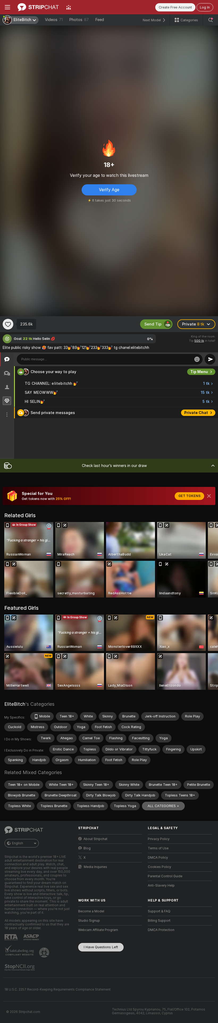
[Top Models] (68, 7)
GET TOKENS (189, 496)
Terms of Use (158, 848)
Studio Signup (89, 920)
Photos (79, 19)
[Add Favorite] (8, 324)
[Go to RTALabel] (12, 937)
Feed (99, 19)
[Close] (209, 496)
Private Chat (196, 413)
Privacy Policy (159, 839)
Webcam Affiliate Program (98, 930)
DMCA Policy (158, 857)
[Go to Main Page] (38, 7)
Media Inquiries (95, 867)
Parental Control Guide (165, 876)
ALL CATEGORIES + (163, 806)
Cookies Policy (159, 867)
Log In (205, 7)
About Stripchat (95, 839)
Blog (87, 848)
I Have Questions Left (101, 947)
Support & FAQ (159, 911)
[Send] (210, 359)
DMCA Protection (161, 930)
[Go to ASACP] (31, 937)
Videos (54, 19)
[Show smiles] (197, 359)
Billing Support (159, 920)
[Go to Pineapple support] (44, 952)
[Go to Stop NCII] (20, 967)
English (17, 843)
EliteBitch (14, 704)
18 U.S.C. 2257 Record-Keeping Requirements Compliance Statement (58, 989)
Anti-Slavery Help (161, 885)
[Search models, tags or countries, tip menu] (210, 20)
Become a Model (91, 911)
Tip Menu (199, 372)
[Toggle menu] (7, 7)
